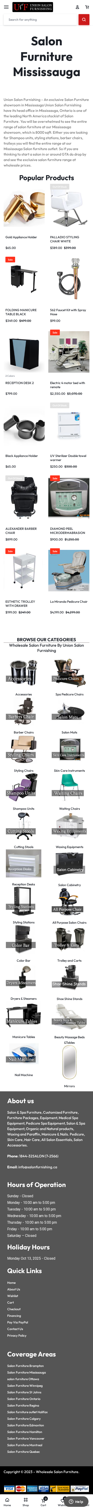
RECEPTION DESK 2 (19, 383)
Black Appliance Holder (21, 456)
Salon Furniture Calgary (24, 1419)
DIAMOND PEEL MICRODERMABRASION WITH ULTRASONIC (67, 533)
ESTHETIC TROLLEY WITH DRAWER (20, 604)
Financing (14, 1316)
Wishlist (12, 1296)
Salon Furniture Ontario (23, 1399)
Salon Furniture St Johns (24, 1392)
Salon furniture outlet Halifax (27, 1412)
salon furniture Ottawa (23, 1379)
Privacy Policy (16, 1335)
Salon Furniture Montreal (24, 1445)
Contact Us (15, 1329)
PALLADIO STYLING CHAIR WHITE (64, 239)
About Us (13, 1289)
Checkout (14, 1309)
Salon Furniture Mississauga (26, 1372)
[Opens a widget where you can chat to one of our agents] (76, 1502)
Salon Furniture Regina (23, 1405)
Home (11, 1283)
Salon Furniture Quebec (23, 1452)
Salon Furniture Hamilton (24, 1432)
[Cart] (87, 7)
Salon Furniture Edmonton (25, 1425)
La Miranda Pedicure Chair (69, 602)
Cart (10, 1302)
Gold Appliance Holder (21, 237)
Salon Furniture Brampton (25, 1366)
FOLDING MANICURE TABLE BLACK (21, 312)
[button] (6, 206)
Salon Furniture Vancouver (25, 1438)
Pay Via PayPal (17, 1322)
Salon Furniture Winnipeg (25, 1386)
